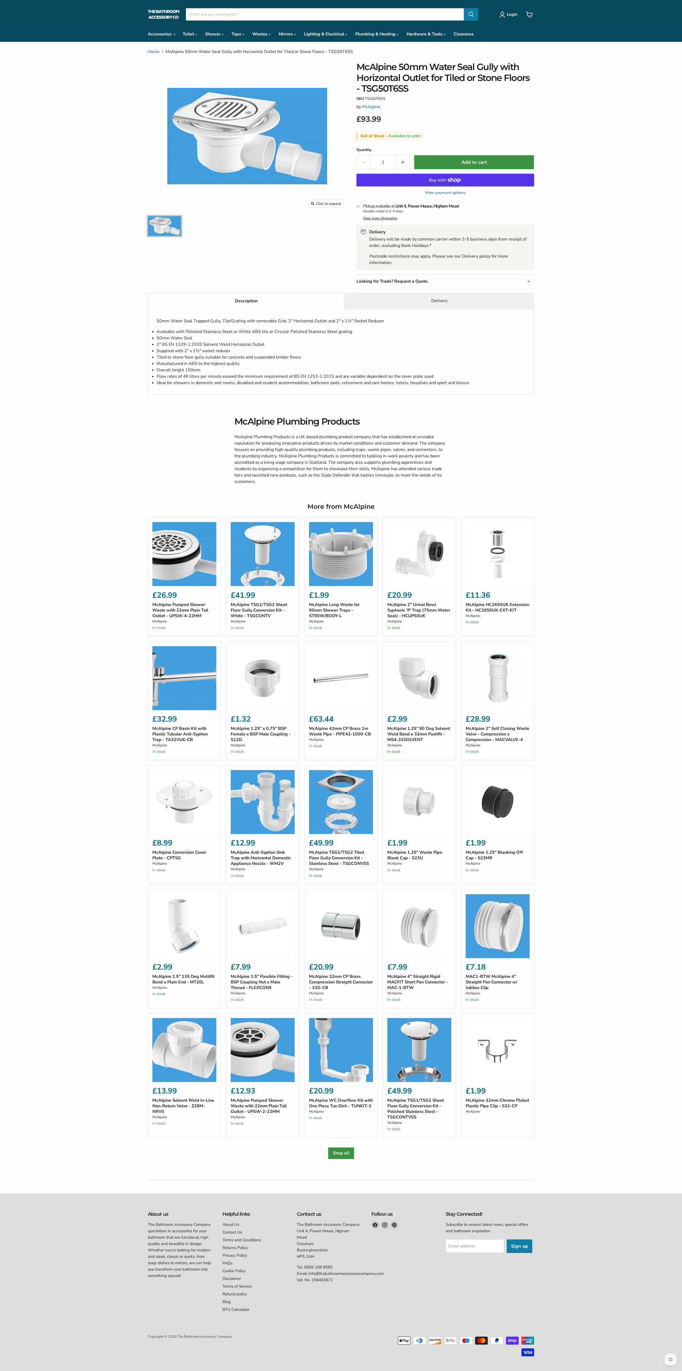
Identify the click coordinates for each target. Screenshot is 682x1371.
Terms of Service (237, 1286)
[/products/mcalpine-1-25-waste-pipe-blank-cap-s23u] (419, 802)
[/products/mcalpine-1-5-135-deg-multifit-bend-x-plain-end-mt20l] (184, 926)
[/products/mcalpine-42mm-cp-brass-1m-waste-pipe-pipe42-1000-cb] (341, 678)
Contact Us (232, 1232)
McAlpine (371, 107)
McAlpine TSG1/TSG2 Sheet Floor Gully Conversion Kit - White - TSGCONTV (259, 610)
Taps (237, 34)
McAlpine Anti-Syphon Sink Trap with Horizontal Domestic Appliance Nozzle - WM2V (261, 857)
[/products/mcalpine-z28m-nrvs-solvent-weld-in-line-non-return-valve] (184, 1050)
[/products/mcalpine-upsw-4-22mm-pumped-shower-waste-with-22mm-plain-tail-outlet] (184, 554)
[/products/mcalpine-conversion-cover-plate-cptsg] (184, 802)
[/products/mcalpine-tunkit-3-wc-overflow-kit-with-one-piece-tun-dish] (341, 1050)
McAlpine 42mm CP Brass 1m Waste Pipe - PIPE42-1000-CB (340, 731)
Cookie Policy (234, 1271)
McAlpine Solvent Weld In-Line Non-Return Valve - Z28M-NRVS (183, 1105)
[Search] (471, 14)
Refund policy (234, 1294)
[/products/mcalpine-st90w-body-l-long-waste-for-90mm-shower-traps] (341, 554)
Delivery (439, 301)
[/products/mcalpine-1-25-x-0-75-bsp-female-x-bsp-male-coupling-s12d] (263, 678)
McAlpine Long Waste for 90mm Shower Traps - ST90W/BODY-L (334, 610)
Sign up (519, 1246)
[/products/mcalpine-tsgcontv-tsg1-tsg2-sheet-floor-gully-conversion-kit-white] (263, 554)
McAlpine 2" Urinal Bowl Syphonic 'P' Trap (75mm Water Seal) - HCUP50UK (418, 610)
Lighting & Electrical (324, 34)
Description (246, 301)
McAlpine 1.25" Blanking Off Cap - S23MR (494, 855)
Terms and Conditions (241, 1240)
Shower (213, 34)
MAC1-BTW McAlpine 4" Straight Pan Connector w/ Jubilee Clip (491, 982)
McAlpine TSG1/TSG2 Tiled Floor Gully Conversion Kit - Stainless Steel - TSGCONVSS (339, 857)
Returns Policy (235, 1247)
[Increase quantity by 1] (403, 162)
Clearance (464, 34)
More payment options (445, 192)
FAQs (227, 1263)
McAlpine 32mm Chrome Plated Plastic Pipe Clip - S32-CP (497, 1103)
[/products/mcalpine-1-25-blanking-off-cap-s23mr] (498, 802)
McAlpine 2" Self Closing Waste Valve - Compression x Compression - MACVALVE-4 (497, 734)
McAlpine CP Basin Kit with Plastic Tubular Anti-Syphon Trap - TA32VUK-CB (180, 734)
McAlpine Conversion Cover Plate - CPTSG (179, 855)
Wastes (260, 34)
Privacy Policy (234, 1255)
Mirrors (286, 34)
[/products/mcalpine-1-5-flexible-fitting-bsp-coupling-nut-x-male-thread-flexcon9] (263, 926)
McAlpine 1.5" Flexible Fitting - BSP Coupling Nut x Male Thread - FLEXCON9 (262, 982)
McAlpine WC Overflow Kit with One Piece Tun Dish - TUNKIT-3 (341, 1103)
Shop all (341, 1153)
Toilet (189, 34)
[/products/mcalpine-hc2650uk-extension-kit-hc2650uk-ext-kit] (498, 554)
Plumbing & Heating (375, 34)
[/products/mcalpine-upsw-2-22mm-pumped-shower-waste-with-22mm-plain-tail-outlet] (263, 1050)
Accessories (160, 34)
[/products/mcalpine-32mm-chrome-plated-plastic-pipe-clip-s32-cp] (498, 1050)
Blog (226, 1301)
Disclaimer (231, 1278)
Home (154, 51)
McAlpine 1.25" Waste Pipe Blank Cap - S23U (414, 855)
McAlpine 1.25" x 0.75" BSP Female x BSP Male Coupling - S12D (261, 734)
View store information (380, 218)
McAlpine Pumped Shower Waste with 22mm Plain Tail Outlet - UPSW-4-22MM (180, 610)
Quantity (363, 150)
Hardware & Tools (425, 34)
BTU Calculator (235, 1309)
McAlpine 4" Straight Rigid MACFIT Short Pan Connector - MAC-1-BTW (417, 982)
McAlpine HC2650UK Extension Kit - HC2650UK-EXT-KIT (497, 607)
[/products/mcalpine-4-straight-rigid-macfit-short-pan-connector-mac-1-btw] (419, 926)
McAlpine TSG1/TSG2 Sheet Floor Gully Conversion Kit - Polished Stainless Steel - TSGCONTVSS (415, 1108)
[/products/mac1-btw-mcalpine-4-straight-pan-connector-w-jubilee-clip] (498, 926)
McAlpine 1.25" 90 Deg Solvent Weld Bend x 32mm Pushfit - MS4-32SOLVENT (418, 734)
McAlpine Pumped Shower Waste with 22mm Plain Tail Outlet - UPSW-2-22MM (259, 1105)
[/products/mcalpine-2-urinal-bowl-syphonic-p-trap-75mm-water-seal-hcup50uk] (419, 554)
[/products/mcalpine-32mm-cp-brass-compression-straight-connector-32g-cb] (341, 926)
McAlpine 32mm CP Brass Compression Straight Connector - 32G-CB (341, 982)
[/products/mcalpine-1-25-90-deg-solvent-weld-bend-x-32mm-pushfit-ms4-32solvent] (419, 678)
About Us (230, 1224)
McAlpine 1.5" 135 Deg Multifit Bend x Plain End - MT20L (183, 979)
